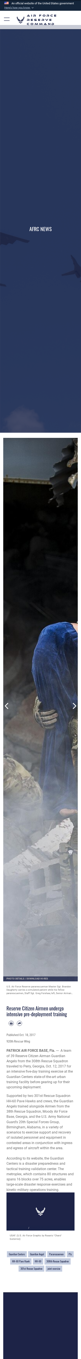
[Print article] (11, 1023)
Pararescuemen (56, 1254)
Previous (7, 706)
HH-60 (38, 1261)
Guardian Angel (37, 1254)
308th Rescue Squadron (57, 1261)
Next (74, 706)
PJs (70, 1254)
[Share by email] (19, 1023)
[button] (19, 8)
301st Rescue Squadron (31, 1269)
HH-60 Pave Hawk (21, 1261)
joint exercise (54, 1269)
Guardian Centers (17, 1254)
